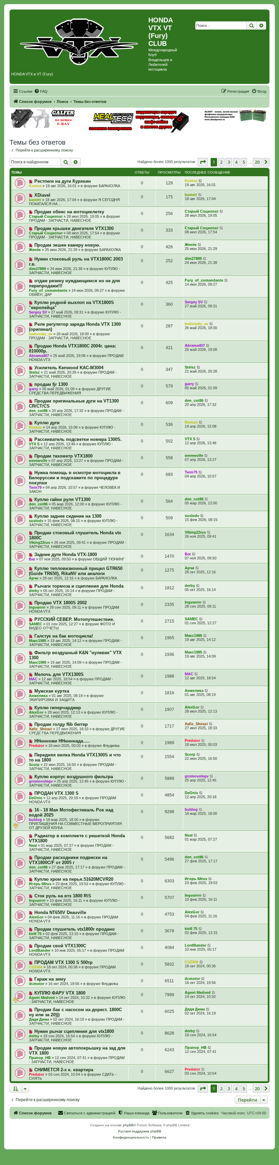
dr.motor (36, 984)
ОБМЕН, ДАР (40, 294)
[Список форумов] (79, 40)
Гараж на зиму (50, 979)
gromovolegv (41, 781)
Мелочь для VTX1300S (59, 674)
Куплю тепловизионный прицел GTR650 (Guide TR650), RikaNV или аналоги (75, 571)
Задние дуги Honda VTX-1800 (65, 554)
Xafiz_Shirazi (40, 729)
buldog (35, 820)
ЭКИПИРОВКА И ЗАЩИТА (52, 700)
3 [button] (229, 162)
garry (33, 389)
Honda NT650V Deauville (60, 912)
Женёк (35, 250)
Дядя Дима (39, 1019)
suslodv (36, 521)
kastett (35, 200)
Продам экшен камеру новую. (67, 245)
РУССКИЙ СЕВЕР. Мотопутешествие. (74, 619)
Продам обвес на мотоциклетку (69, 211)
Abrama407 (39, 356)
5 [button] (244, 162)
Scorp (34, 765)
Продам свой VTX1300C (60, 945)
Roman (35, 427)
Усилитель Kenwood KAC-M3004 (68, 367)
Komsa (35, 186)
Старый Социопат (46, 216)
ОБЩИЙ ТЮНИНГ (109, 559)
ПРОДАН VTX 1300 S (56, 793)
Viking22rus (39, 542)
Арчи (33, 578)
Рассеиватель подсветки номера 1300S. (78, 439)
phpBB (128, 1125)
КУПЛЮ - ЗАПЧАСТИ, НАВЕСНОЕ (71, 446)
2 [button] (221, 162)
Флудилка (111, 745)
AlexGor (36, 712)
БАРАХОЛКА (109, 186)
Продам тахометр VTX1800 (63, 456)
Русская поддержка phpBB (139, 1131)
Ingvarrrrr (37, 607)
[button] (203, 162)
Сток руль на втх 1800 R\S (62, 895)
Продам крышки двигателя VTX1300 (74, 228)
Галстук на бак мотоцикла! (63, 636)
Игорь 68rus (40, 884)
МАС (33, 679)
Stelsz (34, 372)
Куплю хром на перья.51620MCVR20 (73, 879)
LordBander (39, 950)
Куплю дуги (47, 422)
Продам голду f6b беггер (61, 724)
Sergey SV (38, 312)
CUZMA (36, 967)
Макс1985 (37, 641)
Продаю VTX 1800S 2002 (60, 602)
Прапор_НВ (40, 1058)
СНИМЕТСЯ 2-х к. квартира (63, 1069)
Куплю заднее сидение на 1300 (67, 516)
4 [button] (236, 162)
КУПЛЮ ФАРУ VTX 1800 (59, 993)
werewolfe (38, 461)
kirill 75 (35, 934)
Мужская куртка (51, 691)
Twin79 (35, 487)
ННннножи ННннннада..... (62, 740)
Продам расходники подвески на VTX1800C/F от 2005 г (68, 860)
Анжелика (38, 696)
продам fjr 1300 (51, 384)
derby (34, 591)
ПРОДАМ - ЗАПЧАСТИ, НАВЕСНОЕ (60, 220)
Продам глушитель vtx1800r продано (74, 929)
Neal (33, 845)
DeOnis (35, 798)
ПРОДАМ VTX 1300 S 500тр (63, 962)
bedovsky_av (40, 334)
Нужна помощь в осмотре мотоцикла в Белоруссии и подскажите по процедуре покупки (74, 477)
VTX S (34, 444)
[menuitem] (41, 91)
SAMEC (35, 624)
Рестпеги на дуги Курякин (62, 181)
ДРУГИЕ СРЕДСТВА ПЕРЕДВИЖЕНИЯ (70, 391)
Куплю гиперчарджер (57, 707)
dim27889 (37, 269)
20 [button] (257, 162)
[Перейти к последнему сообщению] (200, 181)
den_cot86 (38, 411)
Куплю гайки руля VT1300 (62, 499)
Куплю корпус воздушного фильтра (73, 776)
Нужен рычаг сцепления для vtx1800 (74, 1031)
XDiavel (42, 195)
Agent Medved (42, 998)
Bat (32, 559)
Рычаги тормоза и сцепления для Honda (79, 586)
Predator (36, 745)
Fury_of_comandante (48, 290)
